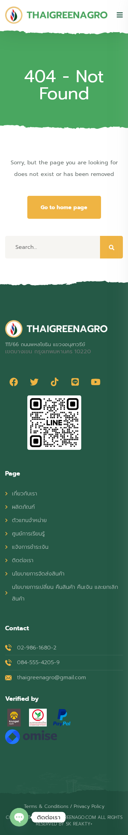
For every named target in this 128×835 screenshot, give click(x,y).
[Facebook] (13, 381)
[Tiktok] (54, 381)
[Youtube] (95, 381)
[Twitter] (34, 381)
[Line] (75, 381)
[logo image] (56, 15)
